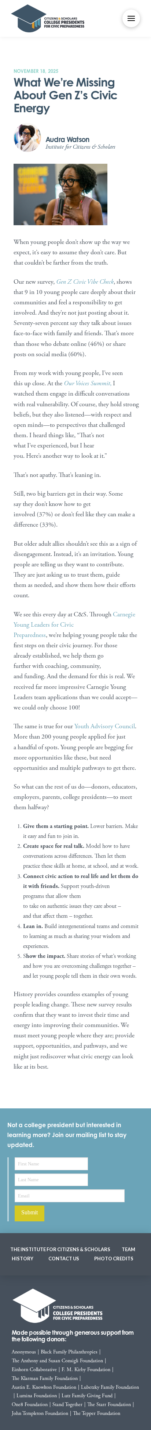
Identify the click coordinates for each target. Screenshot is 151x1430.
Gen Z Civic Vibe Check (85, 282)
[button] (131, 18)
